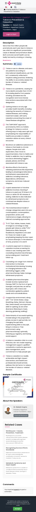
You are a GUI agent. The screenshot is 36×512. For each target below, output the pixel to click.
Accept (17, 509)
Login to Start (11, 34)
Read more (7, 60)
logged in (17, 490)
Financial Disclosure (20, 415)
